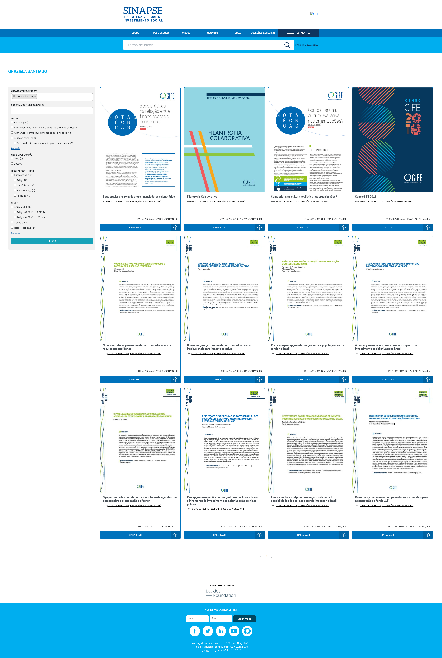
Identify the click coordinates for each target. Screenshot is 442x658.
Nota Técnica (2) (25, 190)
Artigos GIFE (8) (22, 207)
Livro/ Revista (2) (25, 185)
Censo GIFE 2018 (366, 197)
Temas (237, 33)
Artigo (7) (21, 180)
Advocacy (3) (20, 122)
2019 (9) (18, 158)
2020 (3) (18, 163)
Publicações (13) (22, 175)
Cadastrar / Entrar (299, 33)
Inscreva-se (244, 619)
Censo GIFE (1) (21, 222)
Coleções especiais (263, 33)
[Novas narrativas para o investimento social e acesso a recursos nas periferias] (140, 288)
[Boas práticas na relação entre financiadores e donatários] (140, 139)
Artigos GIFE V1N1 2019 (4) (31, 212)
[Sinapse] (143, 14)
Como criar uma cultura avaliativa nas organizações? (304, 197)
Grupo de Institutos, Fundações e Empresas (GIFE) (134, 201)
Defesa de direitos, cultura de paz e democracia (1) (44, 143)
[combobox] (52, 97)
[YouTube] (234, 631)
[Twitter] (208, 631)
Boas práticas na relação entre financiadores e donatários (139, 197)
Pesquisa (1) (23, 195)
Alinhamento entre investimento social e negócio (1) (42, 132)
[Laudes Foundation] (221, 593)
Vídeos (186, 33)
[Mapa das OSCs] (247, 631)
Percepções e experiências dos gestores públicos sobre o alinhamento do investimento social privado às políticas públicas (222, 501)
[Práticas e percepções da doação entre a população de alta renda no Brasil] (308, 288)
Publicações (161, 33)
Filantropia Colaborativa (202, 197)
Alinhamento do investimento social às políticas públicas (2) (46, 127)
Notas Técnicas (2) (24, 227)
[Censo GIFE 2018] (392, 139)
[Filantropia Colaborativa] (224, 139)
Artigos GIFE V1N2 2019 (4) (31, 217)
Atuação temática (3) (25, 138)
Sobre (135, 33)
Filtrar (51, 241)
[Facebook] (195, 631)
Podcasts (212, 33)
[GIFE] (307, 14)
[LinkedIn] (221, 631)
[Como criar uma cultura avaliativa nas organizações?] (308, 139)
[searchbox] (39, 96)
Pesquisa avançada (307, 45)
